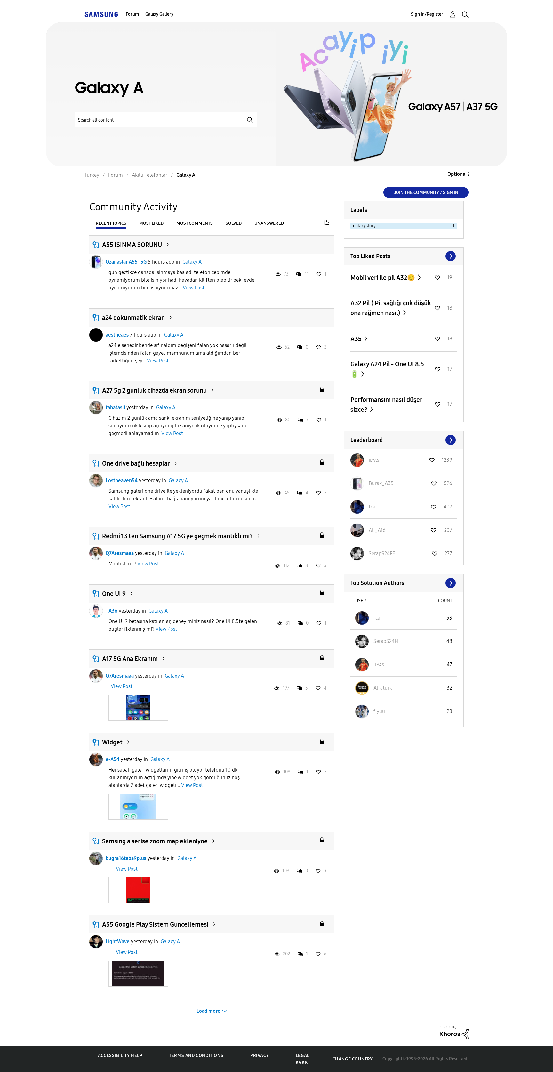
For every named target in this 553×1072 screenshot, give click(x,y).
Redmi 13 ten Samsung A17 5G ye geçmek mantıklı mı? (177, 536)
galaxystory (364, 226)
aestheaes (117, 335)
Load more (208, 1011)
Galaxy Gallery (159, 14)
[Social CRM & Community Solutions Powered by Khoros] (454, 1032)
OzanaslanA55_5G (126, 262)
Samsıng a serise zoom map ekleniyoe (155, 841)
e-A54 (112, 759)
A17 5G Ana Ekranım (130, 658)
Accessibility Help (120, 1055)
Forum (132, 14)
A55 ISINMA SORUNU (132, 244)
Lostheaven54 (122, 480)
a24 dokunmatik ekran (133, 317)
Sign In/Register (427, 14)
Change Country (353, 1059)
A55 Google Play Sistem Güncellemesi (155, 924)
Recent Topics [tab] (111, 223)
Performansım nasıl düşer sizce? (386, 404)
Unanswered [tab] (269, 223)
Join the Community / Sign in (426, 192)
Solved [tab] (234, 223)
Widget (112, 742)
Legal (302, 1055)
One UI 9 (114, 593)
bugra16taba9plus (126, 858)
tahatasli (115, 407)
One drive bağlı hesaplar (136, 463)
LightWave (118, 941)
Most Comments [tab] (194, 223)
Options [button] (456, 174)
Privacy (259, 1055)
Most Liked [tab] (151, 223)
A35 (356, 339)
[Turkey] (101, 14)
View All (403, 256)
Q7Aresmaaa (120, 553)
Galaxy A (192, 262)
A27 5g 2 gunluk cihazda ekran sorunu (154, 390)
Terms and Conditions (196, 1055)
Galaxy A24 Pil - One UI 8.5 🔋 (387, 369)
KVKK (302, 1062)
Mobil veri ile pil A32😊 (383, 277)
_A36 (111, 611)
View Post (193, 288)
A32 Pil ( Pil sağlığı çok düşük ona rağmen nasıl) (390, 308)
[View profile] (96, 262)
